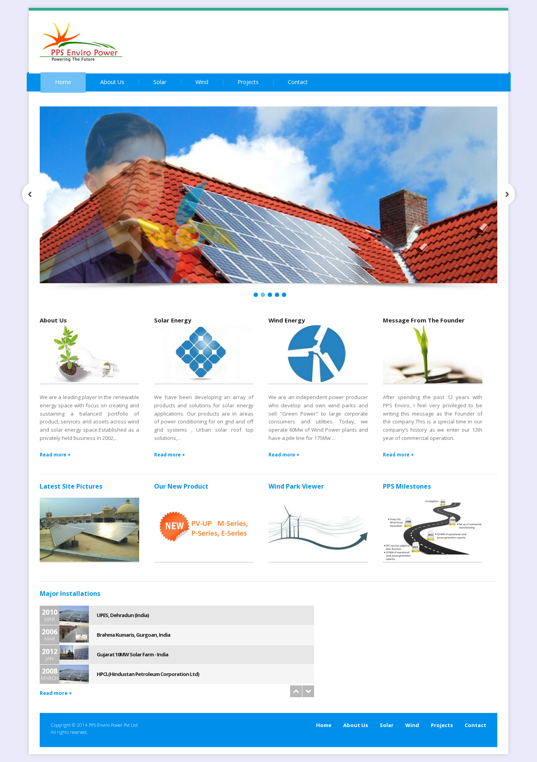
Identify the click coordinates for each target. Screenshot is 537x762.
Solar (159, 82)
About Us (112, 82)
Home (63, 82)
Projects (248, 82)
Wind (201, 82)
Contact (298, 82)
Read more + (55, 454)
